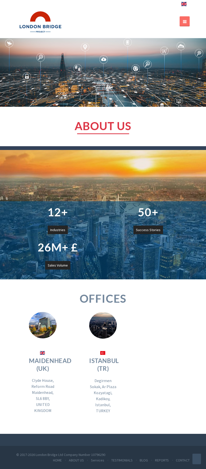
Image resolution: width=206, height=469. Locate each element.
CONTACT (183, 460)
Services (97, 460)
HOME (57, 460)
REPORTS (162, 460)
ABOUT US (76, 460)
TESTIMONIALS (122, 460)
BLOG (144, 460)
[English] (184, 6)
